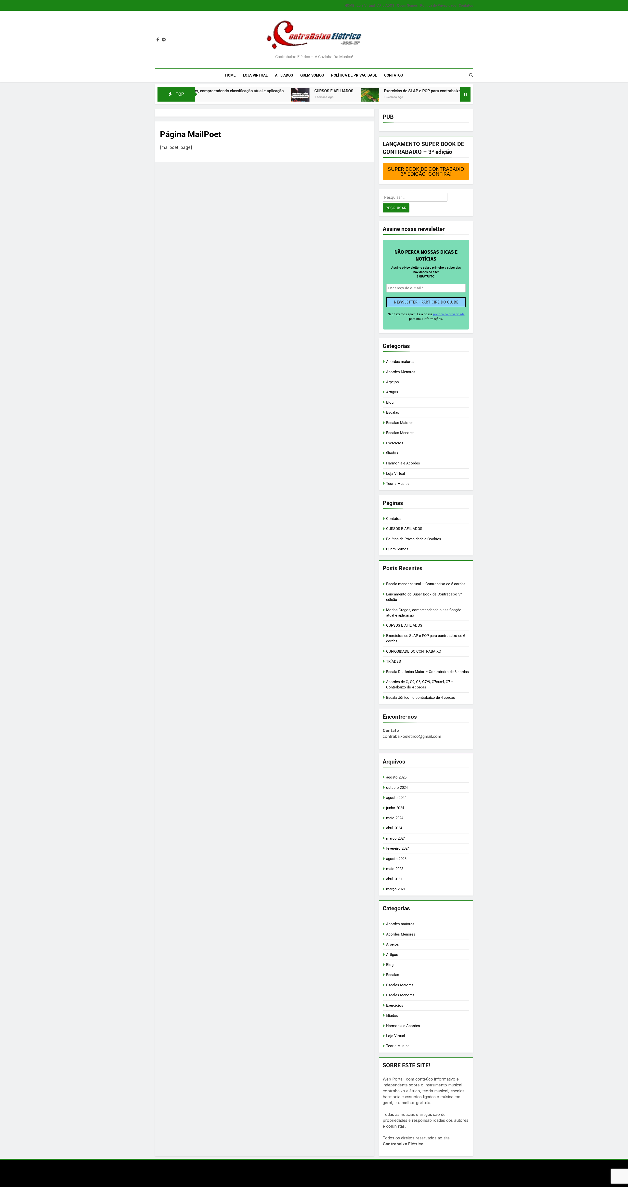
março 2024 (396, 838)
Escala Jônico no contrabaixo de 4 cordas (420, 697)
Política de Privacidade (438, 5)
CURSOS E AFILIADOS (285, 91)
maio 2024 (394, 818)
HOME (349, 5)
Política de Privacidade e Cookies (413, 539)
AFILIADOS (385, 5)
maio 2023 (394, 869)
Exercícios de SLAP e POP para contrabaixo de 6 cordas (385, 91)
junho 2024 (395, 808)
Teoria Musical (398, 483)
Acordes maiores (400, 361)
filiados (392, 453)
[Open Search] (471, 75)
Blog (389, 402)
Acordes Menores (400, 372)
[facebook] (157, 40)
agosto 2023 (396, 859)
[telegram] (163, 40)
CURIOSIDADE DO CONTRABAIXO (413, 651)
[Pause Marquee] (465, 94)
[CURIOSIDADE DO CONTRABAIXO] (451, 97)
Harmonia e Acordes (403, 463)
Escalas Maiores (400, 423)
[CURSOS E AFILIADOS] (252, 97)
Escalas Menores (400, 433)
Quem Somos (407, 5)
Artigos (392, 392)
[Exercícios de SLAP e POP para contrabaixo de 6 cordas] (322, 97)
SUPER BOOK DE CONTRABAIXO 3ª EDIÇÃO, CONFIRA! (426, 171)
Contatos (466, 5)
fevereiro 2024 (397, 848)
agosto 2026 (396, 777)
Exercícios (394, 443)
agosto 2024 (396, 797)
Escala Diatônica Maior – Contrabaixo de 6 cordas (427, 672)
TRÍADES (393, 661)
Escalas (392, 412)
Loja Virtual (366, 5)
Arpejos (392, 382)
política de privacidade (449, 314)
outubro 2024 (397, 787)
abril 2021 (394, 879)
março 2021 (396, 889)
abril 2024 (394, 828)
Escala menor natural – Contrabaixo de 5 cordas (425, 584)
